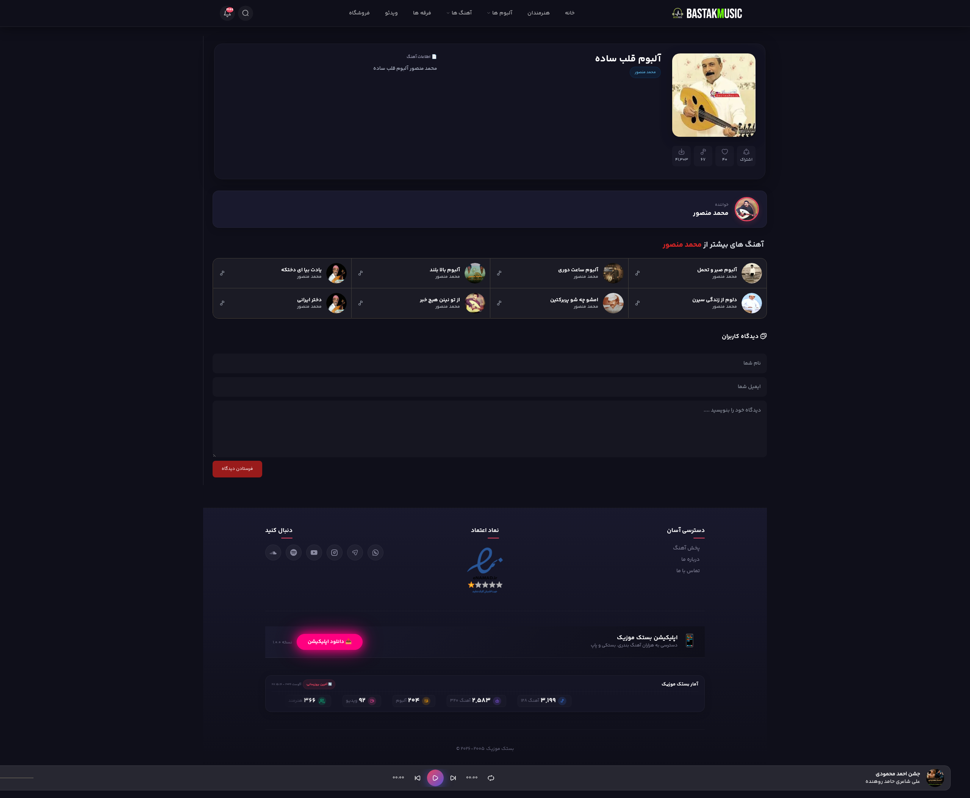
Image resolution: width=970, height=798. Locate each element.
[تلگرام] (355, 552)
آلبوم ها (502, 13)
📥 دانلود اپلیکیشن (330, 642)
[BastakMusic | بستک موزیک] (710, 13)
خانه (570, 13)
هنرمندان (538, 13)
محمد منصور (645, 72)
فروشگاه (359, 13)
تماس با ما (688, 571)
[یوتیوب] (314, 552)
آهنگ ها (462, 13)
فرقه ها (422, 13)
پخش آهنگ (686, 548)
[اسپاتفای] (294, 552)
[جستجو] (245, 13)
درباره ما (690, 559)
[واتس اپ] (375, 552)
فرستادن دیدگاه (237, 469)
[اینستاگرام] (335, 552)
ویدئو (391, 13)
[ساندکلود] (273, 552)
